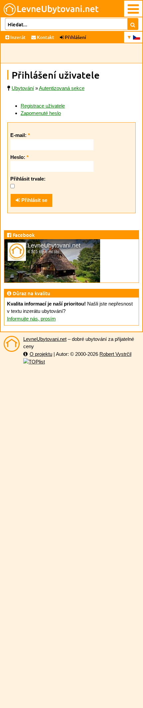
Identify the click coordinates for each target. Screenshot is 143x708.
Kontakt (45, 37)
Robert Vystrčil (115, 354)
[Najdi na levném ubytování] (132, 24)
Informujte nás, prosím (31, 319)
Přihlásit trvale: (28, 179)
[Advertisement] (71, 53)
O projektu (41, 354)
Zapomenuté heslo (41, 113)
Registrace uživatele (43, 106)
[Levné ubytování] (11, 344)
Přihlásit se (33, 200)
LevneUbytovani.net (45, 339)
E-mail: (20, 135)
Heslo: (19, 157)
